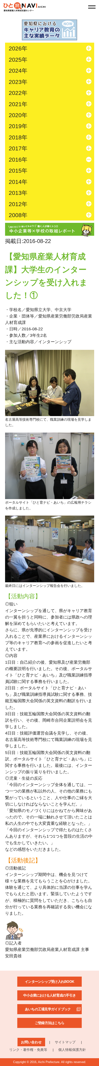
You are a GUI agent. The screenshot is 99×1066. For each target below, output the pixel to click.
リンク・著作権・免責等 (28, 1050)
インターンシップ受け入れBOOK (49, 981)
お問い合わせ (31, 1042)
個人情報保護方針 (72, 1050)
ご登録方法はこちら (49, 1023)
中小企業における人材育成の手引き (49, 995)
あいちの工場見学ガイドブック (48, 1009)
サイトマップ (65, 1042)
